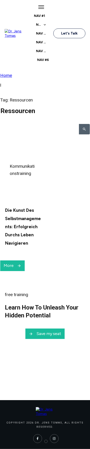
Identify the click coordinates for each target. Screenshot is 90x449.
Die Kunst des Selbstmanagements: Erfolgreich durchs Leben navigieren (23, 227)
